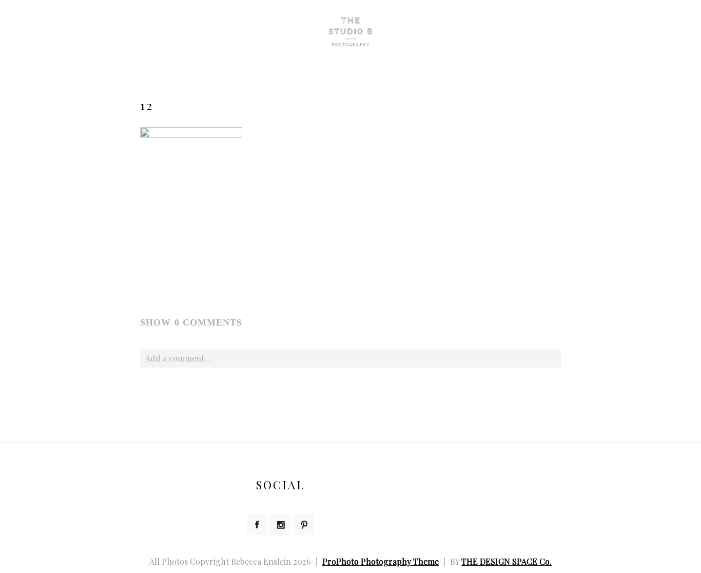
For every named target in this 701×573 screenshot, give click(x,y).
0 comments (191, 322)
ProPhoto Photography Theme (380, 561)
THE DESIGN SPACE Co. (506, 561)
